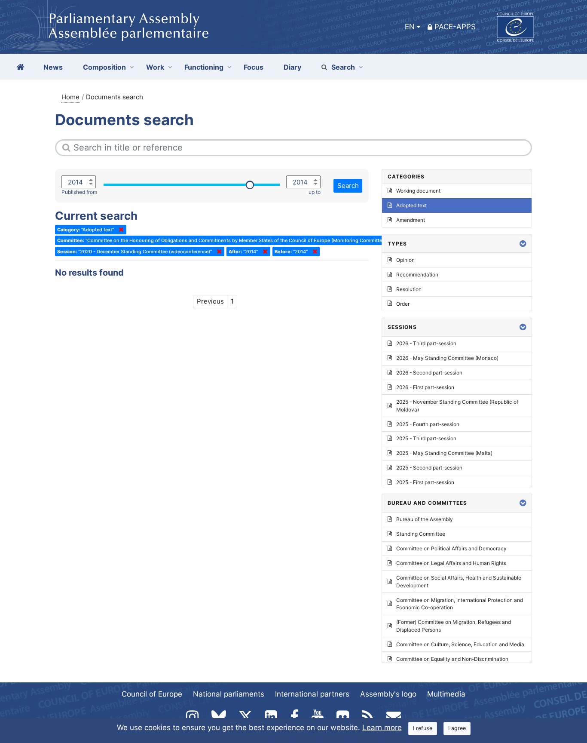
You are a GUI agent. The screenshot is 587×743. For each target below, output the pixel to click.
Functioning (203, 67)
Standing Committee (420, 534)
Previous (210, 301)
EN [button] (410, 26)
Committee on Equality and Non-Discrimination (452, 659)
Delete (119, 229)
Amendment (410, 220)
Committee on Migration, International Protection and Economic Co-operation (459, 604)
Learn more (382, 727)
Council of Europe (152, 694)
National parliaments (228, 694)
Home (70, 97)
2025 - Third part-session (426, 438)
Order (403, 304)
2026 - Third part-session (426, 343)
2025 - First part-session (425, 482)
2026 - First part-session (425, 387)
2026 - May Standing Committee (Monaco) (447, 358)
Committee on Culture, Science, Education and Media (460, 644)
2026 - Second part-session (429, 372)
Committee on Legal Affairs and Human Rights (451, 563)
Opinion (405, 260)
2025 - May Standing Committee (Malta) (444, 453)
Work (155, 67)
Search (343, 67)
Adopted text (411, 205)
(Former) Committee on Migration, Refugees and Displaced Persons (453, 626)
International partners (312, 694)
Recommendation (417, 274)
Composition (104, 67)
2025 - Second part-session (429, 467)
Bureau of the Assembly (424, 519)
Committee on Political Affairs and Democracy (451, 548)
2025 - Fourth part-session (427, 424)
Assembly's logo (388, 694)
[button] (523, 243)
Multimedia (446, 694)
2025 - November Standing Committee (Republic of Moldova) (457, 406)
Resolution (409, 289)
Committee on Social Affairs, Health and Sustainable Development (458, 581)
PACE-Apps (455, 26)
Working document (418, 190)
